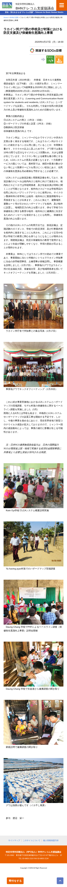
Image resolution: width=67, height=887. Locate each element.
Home (6, 17)
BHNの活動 (14, 17)
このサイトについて (31, 840)
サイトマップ (14, 840)
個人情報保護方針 (51, 840)
